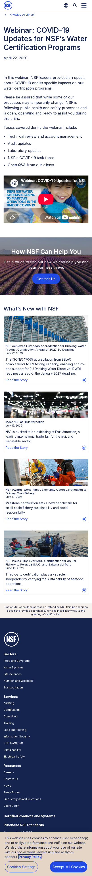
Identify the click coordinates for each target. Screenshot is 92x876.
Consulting (11, 716)
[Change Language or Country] (66, 5)
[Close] (87, 838)
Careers (9, 772)
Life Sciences (13, 674)
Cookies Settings (21, 867)
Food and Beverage (17, 660)
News (7, 785)
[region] (46, 854)
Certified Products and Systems (29, 816)
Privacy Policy (30, 857)
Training (9, 723)
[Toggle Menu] (83, 5)
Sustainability (12, 749)
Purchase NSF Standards (24, 825)
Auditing (9, 703)
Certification (12, 709)
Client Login (11, 805)
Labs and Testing (15, 729)
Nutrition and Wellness (18, 680)
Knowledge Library (22, 14)
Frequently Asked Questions (22, 799)
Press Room (12, 792)
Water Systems (13, 667)
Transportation (13, 687)
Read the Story (17, 380)
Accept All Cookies (68, 867)
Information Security (17, 736)
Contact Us (11, 779)
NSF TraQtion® (13, 743)
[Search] (75, 5)
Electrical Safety (14, 756)
